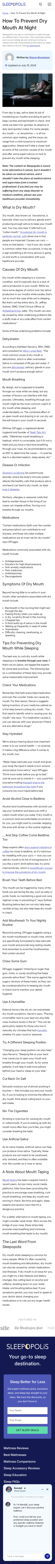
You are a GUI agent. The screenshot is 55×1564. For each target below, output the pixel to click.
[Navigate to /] (27, 1347)
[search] (40, 4)
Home (5, 13)
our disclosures (33, 45)
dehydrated (17, 367)
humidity (42, 1030)
